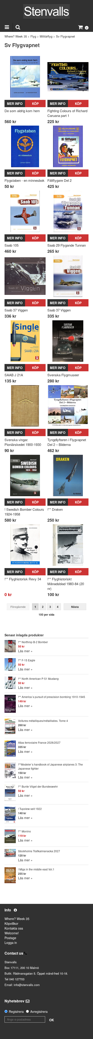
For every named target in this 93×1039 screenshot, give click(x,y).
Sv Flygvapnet (65, 36)
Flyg (33, 36)
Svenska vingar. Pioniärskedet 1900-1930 (23, 442)
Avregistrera (39, 1011)
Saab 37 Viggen (16, 310)
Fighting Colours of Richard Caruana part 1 (67, 113)
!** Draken (55, 509)
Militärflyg (46, 36)
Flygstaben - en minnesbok (24, 180)
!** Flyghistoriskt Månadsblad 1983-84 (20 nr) (65, 583)
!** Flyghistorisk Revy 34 (23, 578)
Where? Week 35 (16, 36)
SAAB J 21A (14, 374)
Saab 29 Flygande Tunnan (66, 245)
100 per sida (46, 614)
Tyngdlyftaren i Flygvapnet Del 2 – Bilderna (66, 442)
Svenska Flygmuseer (63, 374)
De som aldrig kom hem (22, 110)
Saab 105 (12, 245)
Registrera (16, 1011)
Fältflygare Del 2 (59, 180)
